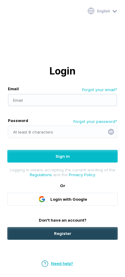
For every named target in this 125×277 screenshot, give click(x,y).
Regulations (41, 174)
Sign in (63, 156)
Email (13, 88)
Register (62, 233)
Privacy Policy (82, 174)
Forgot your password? (95, 121)
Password (18, 120)
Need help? (62, 263)
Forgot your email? (99, 89)
